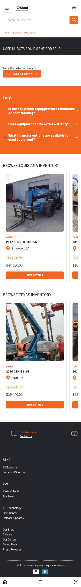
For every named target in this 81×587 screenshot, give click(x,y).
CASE (76, 237)
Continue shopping (20, 73)
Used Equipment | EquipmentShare (45, 565)
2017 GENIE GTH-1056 (21, 242)
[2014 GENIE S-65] (35, 332)
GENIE (9, 237)
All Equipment (11, 467)
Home (6, 32)
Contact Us (26, 436)
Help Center (10, 513)
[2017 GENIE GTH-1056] (35, 202)
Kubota (17, 32)
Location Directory (14, 472)
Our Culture (10, 539)
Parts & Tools (11, 491)
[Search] (74, 20)
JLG (75, 366)
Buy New (8, 496)
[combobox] (40, 20)
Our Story (8, 529)
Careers (7, 534)
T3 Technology (12, 507)
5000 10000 (30, 32)
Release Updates (13, 517)
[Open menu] (7, 8)
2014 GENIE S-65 (17, 371)
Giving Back (10, 544)
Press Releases (12, 549)
